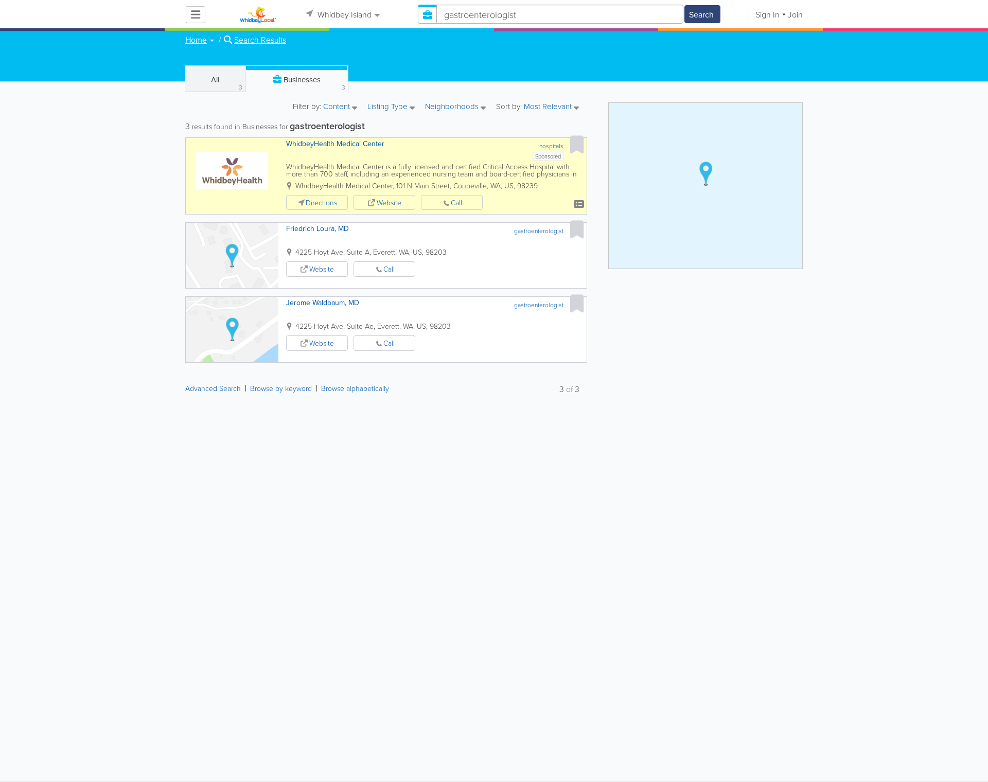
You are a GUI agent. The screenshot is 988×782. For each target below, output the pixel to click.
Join (795, 14)
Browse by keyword (281, 388)
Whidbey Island (343, 14)
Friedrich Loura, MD (317, 228)
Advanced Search (213, 388)
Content (337, 107)
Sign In (767, 14)
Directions (321, 202)
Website (389, 202)
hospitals (551, 145)
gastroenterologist (538, 230)
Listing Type (388, 107)
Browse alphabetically (355, 388)
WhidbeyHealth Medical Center (335, 143)
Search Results (260, 39)
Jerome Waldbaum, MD (322, 302)
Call (456, 202)
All (226, 83)
